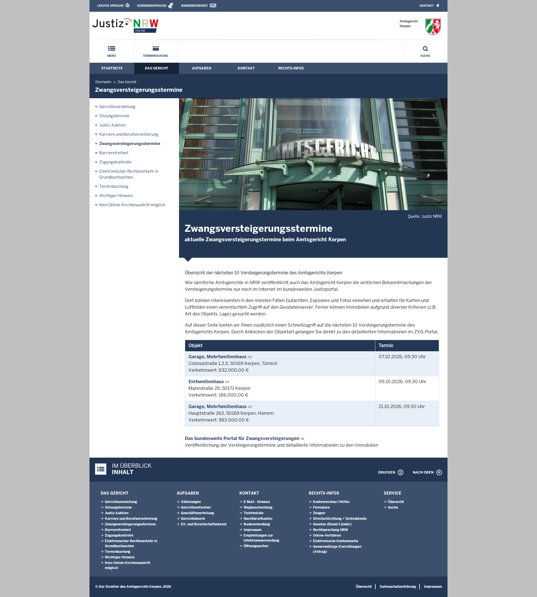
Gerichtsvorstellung (117, 106)
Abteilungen (191, 502)
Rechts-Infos (291, 68)
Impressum (253, 530)
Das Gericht (156, 68)
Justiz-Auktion (112, 125)
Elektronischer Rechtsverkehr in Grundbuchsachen (128, 174)
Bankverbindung (257, 524)
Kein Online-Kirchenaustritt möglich (132, 204)
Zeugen (319, 513)
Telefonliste (253, 513)
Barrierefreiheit (194, 6)
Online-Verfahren (327, 535)
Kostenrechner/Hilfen (331, 502)
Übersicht (396, 502)
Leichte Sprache (110, 6)
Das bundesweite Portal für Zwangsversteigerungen (242, 438)
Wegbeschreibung (258, 507)
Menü (111, 56)
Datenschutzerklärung (398, 586)
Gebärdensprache (151, 6)
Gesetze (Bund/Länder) (332, 524)
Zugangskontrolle (115, 162)
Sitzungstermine (114, 115)
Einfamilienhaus (206, 382)
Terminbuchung (155, 56)
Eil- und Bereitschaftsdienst (204, 524)
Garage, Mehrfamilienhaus (218, 357)
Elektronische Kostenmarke (335, 541)
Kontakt (427, 6)
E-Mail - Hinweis (257, 502)
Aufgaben (201, 68)
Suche (425, 56)
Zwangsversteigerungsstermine (129, 143)
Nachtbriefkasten (258, 518)
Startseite (112, 68)
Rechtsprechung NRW (330, 530)
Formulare (321, 507)
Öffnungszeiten (256, 546)
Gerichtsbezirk (193, 518)
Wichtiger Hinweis (116, 195)
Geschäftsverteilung (197, 513)
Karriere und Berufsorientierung (128, 134)
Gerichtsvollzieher (196, 507)
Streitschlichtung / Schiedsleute (340, 518)
